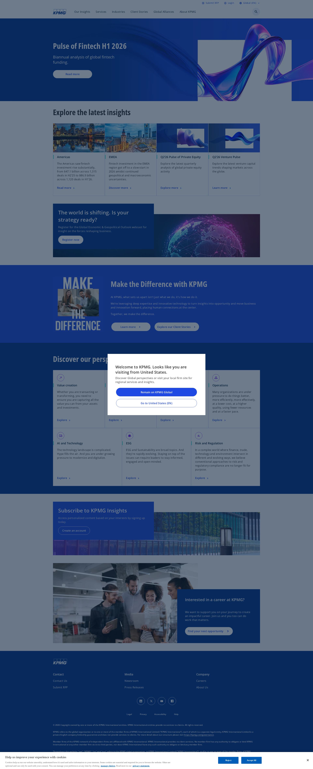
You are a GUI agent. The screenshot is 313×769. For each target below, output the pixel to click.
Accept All (251, 760)
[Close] (307, 760)
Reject (228, 760)
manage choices (108, 765)
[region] (156, 760)
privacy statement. (141, 765)
